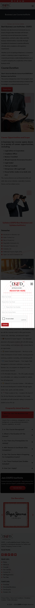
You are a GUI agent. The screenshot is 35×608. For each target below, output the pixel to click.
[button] (32, 284)
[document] (17, 304)
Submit (5, 324)
